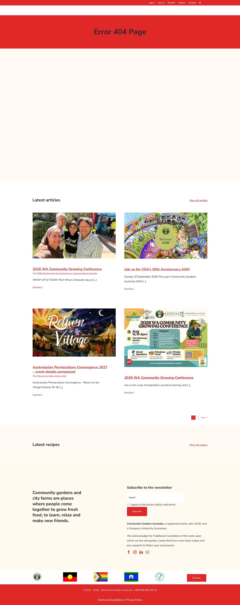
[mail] (147, 552)
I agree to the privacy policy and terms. (153, 504)
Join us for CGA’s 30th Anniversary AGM (166, 233)
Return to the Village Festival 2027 (51, 376)
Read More (37, 287)
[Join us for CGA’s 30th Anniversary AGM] (165, 236)
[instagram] (135, 552)
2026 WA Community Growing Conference (74, 232)
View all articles (198, 200)
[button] (200, 3)
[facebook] (128, 552)
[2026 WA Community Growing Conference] (74, 235)
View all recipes (198, 445)
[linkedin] (141, 552)
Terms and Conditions (111, 600)
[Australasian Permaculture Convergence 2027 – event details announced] (74, 332)
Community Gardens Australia (85, 273)
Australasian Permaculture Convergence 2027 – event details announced (74, 327)
